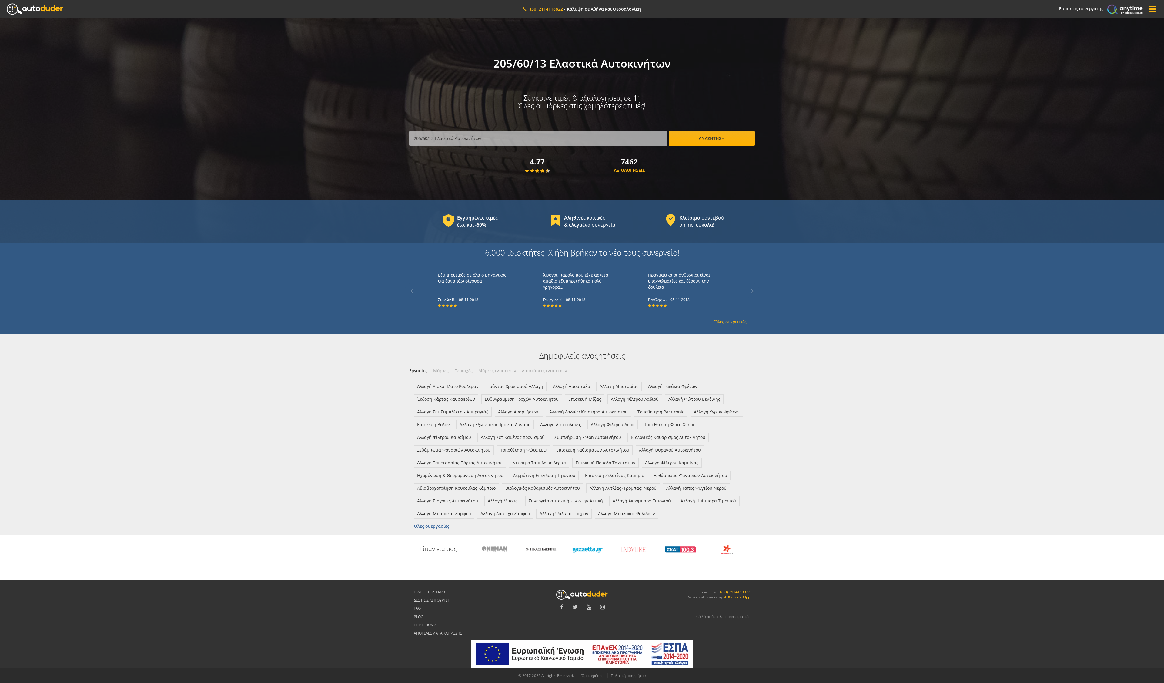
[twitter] (575, 607)
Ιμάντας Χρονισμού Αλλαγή (515, 386)
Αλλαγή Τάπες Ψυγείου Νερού (696, 488)
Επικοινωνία (425, 625)
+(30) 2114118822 (734, 592)
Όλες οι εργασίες (431, 526)
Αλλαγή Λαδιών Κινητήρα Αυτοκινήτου (588, 412)
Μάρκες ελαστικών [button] (497, 370)
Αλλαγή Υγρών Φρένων (717, 412)
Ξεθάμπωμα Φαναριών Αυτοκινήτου (453, 450)
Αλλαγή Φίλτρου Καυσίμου (444, 437)
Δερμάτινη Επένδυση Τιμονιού (544, 475)
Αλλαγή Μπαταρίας (619, 386)
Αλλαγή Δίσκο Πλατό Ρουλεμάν (448, 386)
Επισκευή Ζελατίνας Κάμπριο (614, 475)
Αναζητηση (712, 138)
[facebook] (561, 607)
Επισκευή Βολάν (433, 424)
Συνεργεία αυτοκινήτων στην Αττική (566, 501)
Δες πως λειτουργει (431, 600)
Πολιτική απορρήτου (628, 675)
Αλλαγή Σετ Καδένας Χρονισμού (513, 437)
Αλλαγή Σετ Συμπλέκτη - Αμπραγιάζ (452, 412)
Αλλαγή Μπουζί (503, 501)
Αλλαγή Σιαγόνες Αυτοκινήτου (447, 501)
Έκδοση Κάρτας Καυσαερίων (446, 399)
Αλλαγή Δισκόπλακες (560, 424)
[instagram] (602, 607)
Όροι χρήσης (592, 675)
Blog (418, 616)
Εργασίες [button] (418, 370)
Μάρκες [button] (441, 370)
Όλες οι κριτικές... (732, 322)
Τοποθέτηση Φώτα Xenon (670, 424)
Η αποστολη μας (430, 592)
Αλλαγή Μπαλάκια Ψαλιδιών (626, 513)
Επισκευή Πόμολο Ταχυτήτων (605, 463)
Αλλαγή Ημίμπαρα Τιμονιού (708, 501)
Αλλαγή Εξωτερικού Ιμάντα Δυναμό (495, 424)
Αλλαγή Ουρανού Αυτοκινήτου (670, 450)
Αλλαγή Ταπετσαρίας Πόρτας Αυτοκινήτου (460, 463)
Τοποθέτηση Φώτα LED (523, 450)
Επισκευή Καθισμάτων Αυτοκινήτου (592, 450)
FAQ (417, 608)
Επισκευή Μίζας (584, 399)
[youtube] (589, 607)
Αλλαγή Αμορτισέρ (571, 386)
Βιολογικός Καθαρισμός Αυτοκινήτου (668, 437)
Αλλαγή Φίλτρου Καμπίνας (671, 463)
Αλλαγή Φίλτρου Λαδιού (635, 399)
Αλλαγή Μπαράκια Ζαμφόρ (444, 513)
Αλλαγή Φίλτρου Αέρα (612, 424)
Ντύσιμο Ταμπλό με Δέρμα (539, 463)
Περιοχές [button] (463, 370)
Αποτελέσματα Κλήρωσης (438, 633)
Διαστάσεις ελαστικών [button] (544, 370)
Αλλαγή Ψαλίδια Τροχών (564, 513)
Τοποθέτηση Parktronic (660, 412)
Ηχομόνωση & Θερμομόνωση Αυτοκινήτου (460, 475)
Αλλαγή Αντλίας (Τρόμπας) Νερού (623, 488)
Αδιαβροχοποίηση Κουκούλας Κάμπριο (456, 488)
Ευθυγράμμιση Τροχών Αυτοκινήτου (522, 399)
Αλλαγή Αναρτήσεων (519, 412)
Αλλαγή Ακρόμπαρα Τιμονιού (642, 501)
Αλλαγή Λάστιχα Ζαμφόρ (505, 513)
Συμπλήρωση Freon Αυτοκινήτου (587, 437)
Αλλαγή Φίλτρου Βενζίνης (694, 399)
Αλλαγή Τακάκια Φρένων (672, 386)
